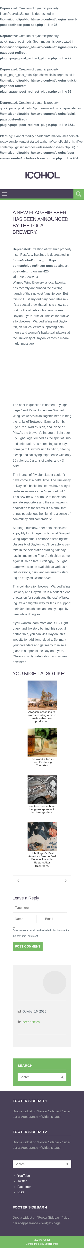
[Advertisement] (42, 374)
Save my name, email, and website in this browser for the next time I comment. (41, 933)
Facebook (24, 1186)
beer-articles (31, 1022)
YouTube (23, 1175)
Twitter (22, 1181)
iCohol (42, 175)
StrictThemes (51, 1244)
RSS (20, 1192)
